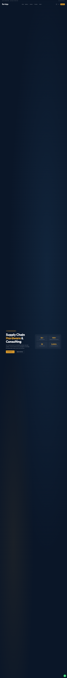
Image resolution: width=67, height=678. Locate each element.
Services (31, 4)
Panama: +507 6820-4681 (14, 0)
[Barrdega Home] (5, 4)
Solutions (26, 4)
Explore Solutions (20, 351)
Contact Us (62, 4)
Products (35, 4)
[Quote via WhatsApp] (65, 676)
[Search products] (56, 4)
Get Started (9, 351)
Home (23, 4)
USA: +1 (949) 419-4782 (6, 0)
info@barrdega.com (62, 0)
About (40, 4)
